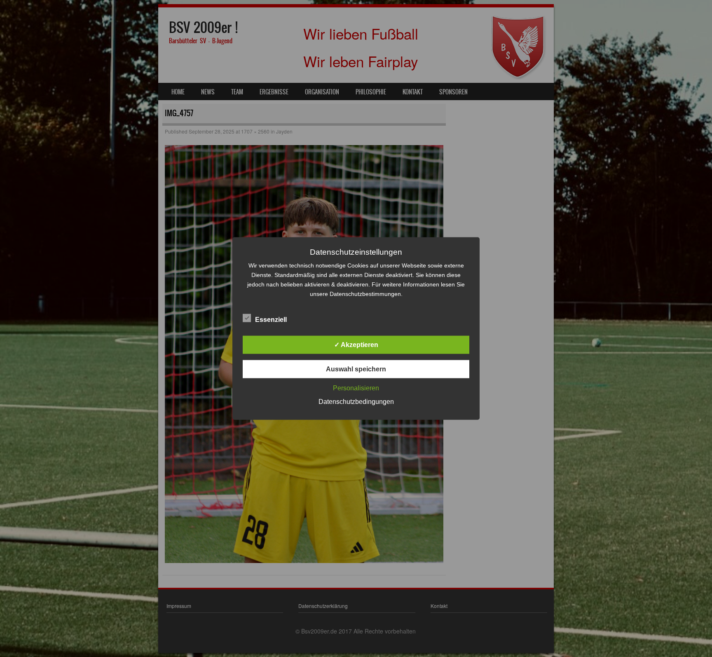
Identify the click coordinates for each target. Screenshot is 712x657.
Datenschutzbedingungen (356, 401)
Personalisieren (356, 388)
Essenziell (271, 319)
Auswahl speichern (356, 369)
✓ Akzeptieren (356, 344)
